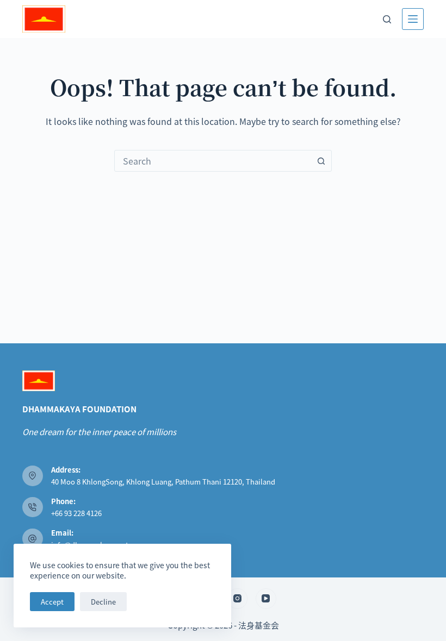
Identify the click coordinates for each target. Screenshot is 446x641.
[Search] (387, 19)
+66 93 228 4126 (76, 513)
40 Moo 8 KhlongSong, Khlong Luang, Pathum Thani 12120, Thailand (163, 481)
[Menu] (413, 19)
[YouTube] (266, 598)
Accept (52, 601)
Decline (103, 601)
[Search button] (321, 160)
